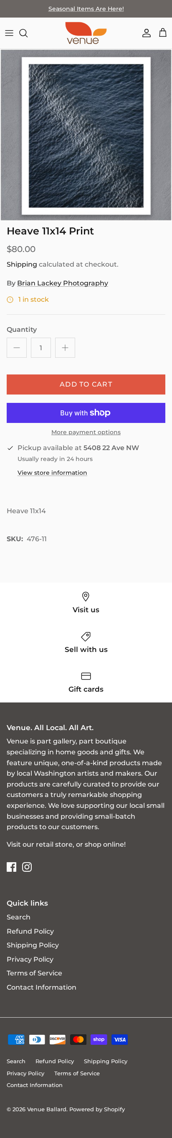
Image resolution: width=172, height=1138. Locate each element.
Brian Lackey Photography (62, 283)
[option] (86, 135)
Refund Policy (30, 931)
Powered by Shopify (97, 1109)
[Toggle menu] (9, 33)
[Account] (144, 33)
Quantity (22, 330)
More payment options (86, 432)
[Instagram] (27, 867)
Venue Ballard (46, 1109)
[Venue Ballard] (86, 33)
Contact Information (41, 987)
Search (18, 917)
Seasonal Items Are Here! (86, 9)
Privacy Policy (30, 959)
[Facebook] (11, 867)
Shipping (22, 264)
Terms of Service (34, 973)
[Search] (27, 33)
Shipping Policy (33, 945)
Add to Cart (86, 384)
